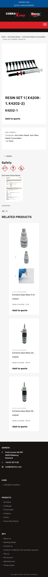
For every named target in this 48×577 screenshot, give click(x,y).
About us (7, 539)
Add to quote (12, 118)
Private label (8, 510)
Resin (11, 141)
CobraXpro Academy (11, 485)
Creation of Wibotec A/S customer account (20, 550)
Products (7, 513)
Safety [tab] (9, 156)
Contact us (8, 546)
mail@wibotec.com (13, 467)
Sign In (23, 5)
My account (8, 558)
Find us (6, 554)
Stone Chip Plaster (11, 521)
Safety (6, 517)
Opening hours (9, 561)
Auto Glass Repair (14, 37)
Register (30, 5)
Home (4, 37)
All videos (7, 502)
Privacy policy (8, 565)
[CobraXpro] (24, 14)
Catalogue (7, 506)
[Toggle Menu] (45, 25)
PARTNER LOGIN (24, 2)
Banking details (9, 542)
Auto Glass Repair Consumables (33, 37)
